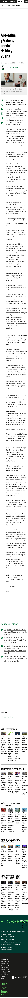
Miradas (18, 942)
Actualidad (5, 931)
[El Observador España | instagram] (23, 922)
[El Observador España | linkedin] (22, 925)
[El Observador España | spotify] (26, 925)
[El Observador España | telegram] (22, 928)
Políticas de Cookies (4, 983)
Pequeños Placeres (7, 942)
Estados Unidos (6, 950)
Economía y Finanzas (17, 931)
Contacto (3, 995)
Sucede (3, 934)
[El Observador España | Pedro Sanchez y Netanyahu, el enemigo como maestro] (10, 847)
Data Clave (17, 944)
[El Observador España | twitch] (26, 928)
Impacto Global (6, 944)
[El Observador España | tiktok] (19, 925)
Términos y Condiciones (4, 991)
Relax (9, 934)
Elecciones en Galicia (8, 717)
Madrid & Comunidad (8, 939)
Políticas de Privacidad (4, 987)
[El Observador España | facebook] (19, 922)
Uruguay (4, 1)
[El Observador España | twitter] (16, 922)
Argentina (11, 947)
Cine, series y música (8, 937)
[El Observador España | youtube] (26, 922)
